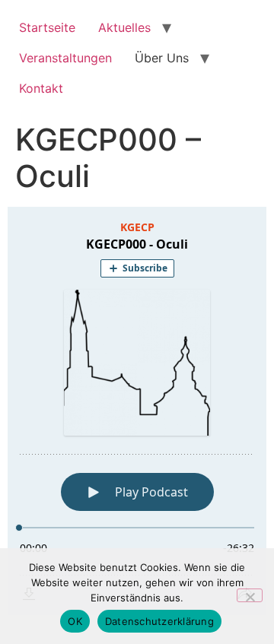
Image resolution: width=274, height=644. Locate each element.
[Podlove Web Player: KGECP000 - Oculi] (137, 411)
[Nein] (250, 595)
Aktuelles (124, 27)
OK (75, 621)
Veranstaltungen (65, 57)
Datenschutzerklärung (159, 621)
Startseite (47, 27)
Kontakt (41, 88)
